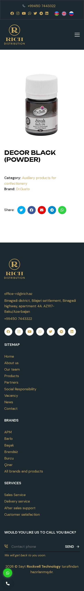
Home (9, 356)
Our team (12, 369)
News (8, 402)
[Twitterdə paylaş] (21, 210)
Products (11, 376)
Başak (9, 445)
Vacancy (11, 395)
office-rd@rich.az (18, 293)
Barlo (8, 438)
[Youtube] (24, 13)
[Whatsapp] (29, 13)
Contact (11, 408)
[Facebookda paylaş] (32, 210)
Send (69, 546)
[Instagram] (17, 13)
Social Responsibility (20, 389)
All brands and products (23, 471)
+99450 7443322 (41, 6)
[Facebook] (12, 13)
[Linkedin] (46, 13)
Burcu (9, 458)
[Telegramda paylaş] (52, 210)
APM (8, 432)
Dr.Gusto (23, 189)
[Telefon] (7, 583)
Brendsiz (11, 452)
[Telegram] (41, 13)
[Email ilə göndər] (42, 210)
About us (11, 363)
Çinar (8, 465)
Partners (11, 382)
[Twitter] (35, 13)
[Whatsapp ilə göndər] (62, 210)
